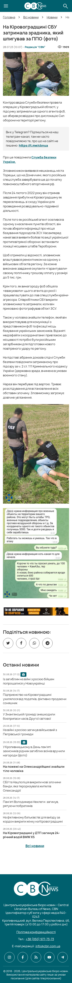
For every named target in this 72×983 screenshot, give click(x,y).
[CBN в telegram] (62, 957)
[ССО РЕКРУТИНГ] (36, 611)
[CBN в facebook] (23, 957)
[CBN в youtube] (49, 957)
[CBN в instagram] (9, 957)
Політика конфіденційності (36, 932)
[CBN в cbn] (36, 957)
